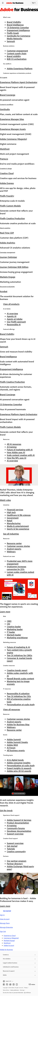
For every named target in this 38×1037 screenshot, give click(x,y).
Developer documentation (19, 831)
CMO (9, 621)
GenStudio (5, 109)
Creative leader (14, 626)
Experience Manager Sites (12, 119)
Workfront (5, 149)
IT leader (11, 632)
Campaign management (7, 252)
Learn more (5, 611)
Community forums (16, 828)
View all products (11, 304)
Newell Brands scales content (20, 678)
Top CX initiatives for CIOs (19, 696)
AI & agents (3, 77)
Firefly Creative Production (12, 218)
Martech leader (14, 635)
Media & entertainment (18, 526)
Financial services (15, 509)
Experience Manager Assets (13, 129)
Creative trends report (17, 670)
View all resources (11, 709)
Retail (9, 520)
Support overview (15, 833)
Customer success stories (18, 546)
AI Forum (11, 747)
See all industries (11, 533)
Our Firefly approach (16, 321)
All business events (16, 750)
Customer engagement (17, 50)
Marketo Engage (7, 277)
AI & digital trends (15, 760)
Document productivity (7, 287)
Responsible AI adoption (18, 693)
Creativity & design (6, 168)
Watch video (5, 500)
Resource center (14, 543)
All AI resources (14, 444)
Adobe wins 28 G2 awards (19, 771)
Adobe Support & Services (19, 820)
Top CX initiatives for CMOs (19, 655)
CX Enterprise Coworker (18, 27)
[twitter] (10, 984)
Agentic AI (11, 316)
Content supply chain (16, 53)
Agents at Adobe (14, 319)
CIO (8, 624)
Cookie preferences (14, 990)
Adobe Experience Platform (19, 68)
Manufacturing (13, 523)
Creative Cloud (7, 173)
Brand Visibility (14, 22)
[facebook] (4, 984)
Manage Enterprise (6, 927)
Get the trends (6, 810)
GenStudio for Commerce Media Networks (18, 37)
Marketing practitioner (17, 637)
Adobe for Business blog (18, 724)
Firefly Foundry (7, 196)
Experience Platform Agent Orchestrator (18, 82)
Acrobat (3, 291)
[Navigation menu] (3, 3)
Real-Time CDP (7, 232)
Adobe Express (7, 183)
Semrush (11, 41)
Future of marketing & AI (18, 647)
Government (13, 518)
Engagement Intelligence (18, 30)
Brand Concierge (7, 95)
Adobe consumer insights (18, 762)
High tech (11, 512)
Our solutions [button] (6, 959)
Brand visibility (14, 56)
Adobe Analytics (7, 242)
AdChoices (28, 992)
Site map (22, 990)
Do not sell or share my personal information (13, 992)
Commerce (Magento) (11, 938)
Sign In (34, 3)
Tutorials (11, 848)
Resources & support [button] (8, 971)
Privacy (26, 987)
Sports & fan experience (18, 529)
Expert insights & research (19, 768)
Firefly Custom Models (10, 205)
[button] (19, 981)
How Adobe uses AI (16, 452)
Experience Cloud (9, 936)
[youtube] (17, 984)
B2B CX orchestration (16, 59)
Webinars (11, 551)
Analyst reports (14, 549)
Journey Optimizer (8, 257)
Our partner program (16, 861)
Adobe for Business (6, 950)
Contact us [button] (6, 954)
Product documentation (18, 822)
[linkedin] (13, 984)
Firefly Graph (13, 33)
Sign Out (3, 931)
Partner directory (15, 863)
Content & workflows (6, 104)
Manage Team (5, 923)
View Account (4, 919)
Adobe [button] (5, 975)
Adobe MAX (12, 745)
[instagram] (7, 984)
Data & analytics (5, 228)
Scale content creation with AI (21, 455)
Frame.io (4, 159)
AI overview (12, 313)
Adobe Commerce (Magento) (13, 139)
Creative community (16, 851)
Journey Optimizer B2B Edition (14, 267)
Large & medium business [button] (10, 963)
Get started (12, 846)
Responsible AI (14, 324)
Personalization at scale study (21, 704)
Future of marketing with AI (20, 449)
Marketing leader (15, 629)
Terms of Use (6, 990)
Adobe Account (9, 945)
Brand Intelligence (15, 24)
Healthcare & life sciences (19, 515)
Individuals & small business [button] (11, 967)
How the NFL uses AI (16, 458)
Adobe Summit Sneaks (17, 742)
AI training (12, 447)
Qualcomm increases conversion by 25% (16, 568)
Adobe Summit (14, 739)
